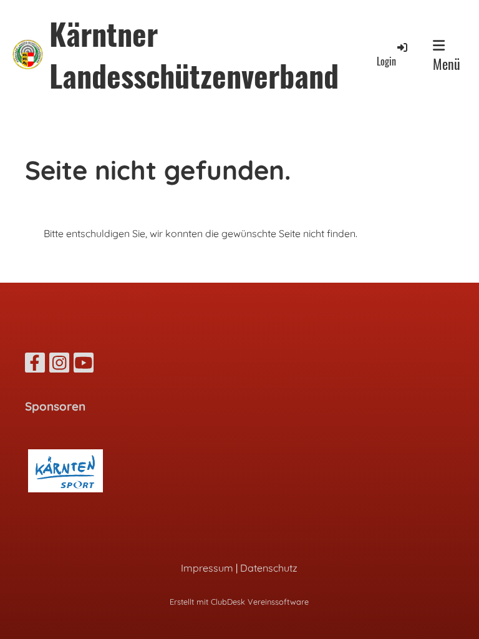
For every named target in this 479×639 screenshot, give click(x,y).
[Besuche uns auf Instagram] (59, 365)
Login (386, 61)
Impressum (207, 568)
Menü (446, 64)
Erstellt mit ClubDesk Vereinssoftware (239, 602)
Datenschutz (269, 568)
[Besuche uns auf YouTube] (84, 365)
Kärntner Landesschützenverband (194, 54)
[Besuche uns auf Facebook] (35, 365)
